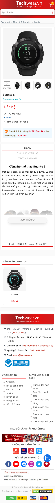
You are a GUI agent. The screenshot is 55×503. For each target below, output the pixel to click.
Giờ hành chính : (30, 345)
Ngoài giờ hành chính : (26, 350)
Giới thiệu (10, 382)
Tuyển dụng (12, 396)
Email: (20, 355)
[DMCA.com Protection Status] (42, 491)
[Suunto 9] (14, 286)
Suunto (37, 22)
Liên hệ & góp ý (14, 404)
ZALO (24, 464)
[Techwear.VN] (29, 4)
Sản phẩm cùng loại (15, 261)
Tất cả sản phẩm (14, 385)
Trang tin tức (12, 400)
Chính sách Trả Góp (43, 421)
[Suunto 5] (27, 53)
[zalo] (47, 462)
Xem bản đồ (19, 332)
